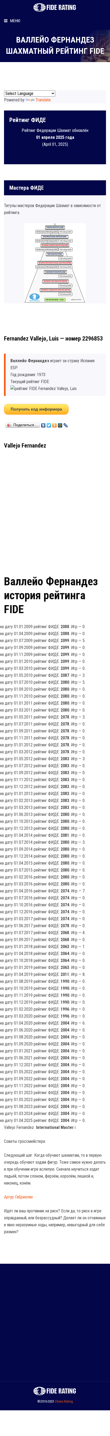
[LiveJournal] (66, 424)
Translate (43, 99)
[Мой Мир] (60, 424)
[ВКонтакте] (43, 424)
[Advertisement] (55, 510)
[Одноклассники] (54, 424)
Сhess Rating (64, 1401)
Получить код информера (36, 409)
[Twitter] (49, 424)
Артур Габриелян (18, 1197)
